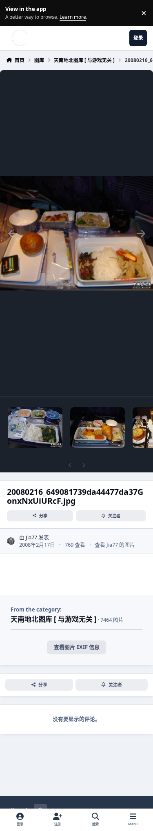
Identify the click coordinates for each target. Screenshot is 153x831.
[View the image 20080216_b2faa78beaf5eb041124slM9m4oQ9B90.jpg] (35, 427)
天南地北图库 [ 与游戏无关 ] (54, 619)
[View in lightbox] (76, 233)
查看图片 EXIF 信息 (77, 647)
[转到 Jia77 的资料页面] (11, 541)
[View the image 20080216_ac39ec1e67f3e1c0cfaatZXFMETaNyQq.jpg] (97, 427)
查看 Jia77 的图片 (115, 544)
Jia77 (31, 537)
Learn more (14, 12)
